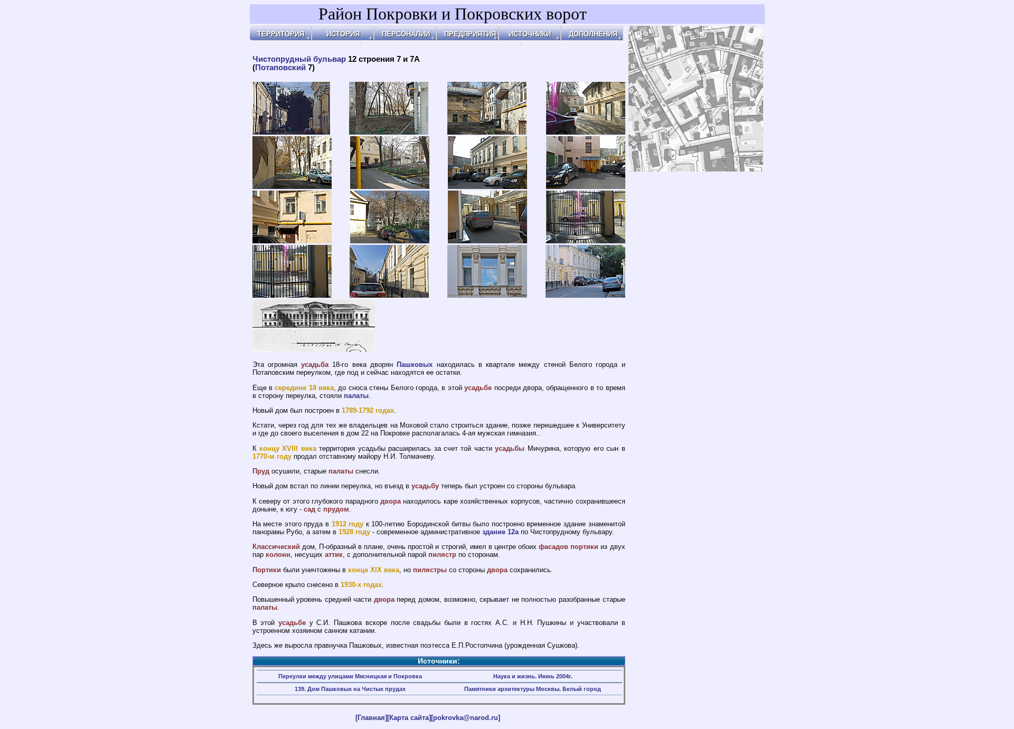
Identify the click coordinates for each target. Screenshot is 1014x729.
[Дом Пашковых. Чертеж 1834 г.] (313, 349)
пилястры (430, 570)
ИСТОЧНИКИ (530, 34)
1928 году (354, 532)
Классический (276, 547)
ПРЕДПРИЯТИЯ (470, 34)
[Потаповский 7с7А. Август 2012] (291, 132)
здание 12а (500, 532)
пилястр (442, 554)
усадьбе (478, 388)
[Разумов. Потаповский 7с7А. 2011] (487, 295)
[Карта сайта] (409, 718)
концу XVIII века (287, 448)
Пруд (260, 471)
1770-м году (272, 456)
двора (390, 501)
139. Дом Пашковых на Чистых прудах (350, 689)
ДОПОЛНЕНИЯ (593, 34)
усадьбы (509, 448)
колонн (278, 554)
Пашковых (415, 364)
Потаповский (280, 67)
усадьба (314, 364)
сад (309, 509)
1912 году (348, 524)
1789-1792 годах (368, 410)
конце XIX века (373, 570)
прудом (336, 509)
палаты (356, 396)
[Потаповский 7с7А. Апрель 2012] (388, 132)
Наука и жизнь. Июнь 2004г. (532, 676)
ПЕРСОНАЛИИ (406, 34)
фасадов (553, 547)
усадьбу (425, 486)
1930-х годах (361, 585)
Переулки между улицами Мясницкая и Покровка (350, 676)
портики (584, 547)
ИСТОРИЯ (343, 34)
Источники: (439, 661)
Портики (266, 570)
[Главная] (371, 718)
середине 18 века (304, 388)
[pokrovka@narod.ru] (465, 718)
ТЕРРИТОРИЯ (280, 34)
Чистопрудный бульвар (299, 59)
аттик (334, 554)
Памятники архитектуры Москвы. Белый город (532, 689)
